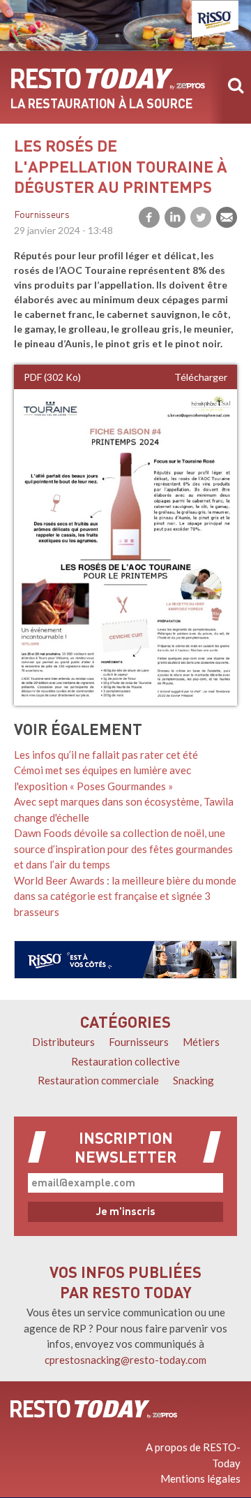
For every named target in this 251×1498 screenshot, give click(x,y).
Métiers (201, 1041)
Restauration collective (125, 1061)
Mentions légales (200, 1478)
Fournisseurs (42, 215)
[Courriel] (226, 217)
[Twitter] (200, 217)
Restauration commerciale (98, 1080)
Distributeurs (63, 1041)
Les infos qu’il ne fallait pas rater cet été (106, 754)
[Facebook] (149, 217)
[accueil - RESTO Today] (108, 78)
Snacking (193, 1080)
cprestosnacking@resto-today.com (125, 1359)
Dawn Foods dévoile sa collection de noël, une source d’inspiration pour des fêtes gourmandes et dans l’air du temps (123, 849)
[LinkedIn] (175, 217)
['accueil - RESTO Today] (93, 1408)
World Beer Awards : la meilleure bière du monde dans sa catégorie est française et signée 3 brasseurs (125, 896)
